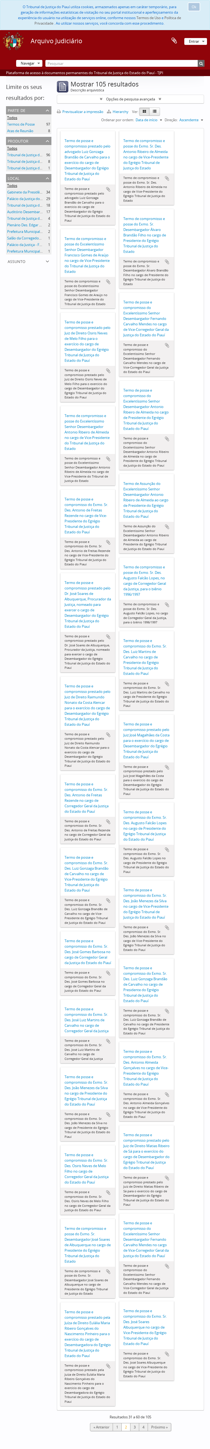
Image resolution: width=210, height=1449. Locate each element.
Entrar (194, 41)
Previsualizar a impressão (82, 111)
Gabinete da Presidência (26, 192)
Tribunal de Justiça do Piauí (29, 154)
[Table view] (154, 112)
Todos (12, 117)
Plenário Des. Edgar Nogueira (30, 224)
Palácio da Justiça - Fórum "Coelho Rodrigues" (44, 244)
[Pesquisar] (201, 63)
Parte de (16, 110)
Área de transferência (174, 41)
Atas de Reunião (20, 130)
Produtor (18, 140)
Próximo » (159, 1427)
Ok (194, 6)
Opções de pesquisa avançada (130, 99)
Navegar (27, 63)
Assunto (16, 261)
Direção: (171, 119)
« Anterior (101, 1427)
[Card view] (144, 112)
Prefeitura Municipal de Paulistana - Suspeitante (46, 251)
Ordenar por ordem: (117, 119)
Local (13, 177)
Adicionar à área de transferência (108, 189)
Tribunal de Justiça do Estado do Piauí (37, 218)
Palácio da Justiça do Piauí (28, 198)
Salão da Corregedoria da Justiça (33, 238)
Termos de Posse (21, 124)
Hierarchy (120, 111)
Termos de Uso (148, 17)
